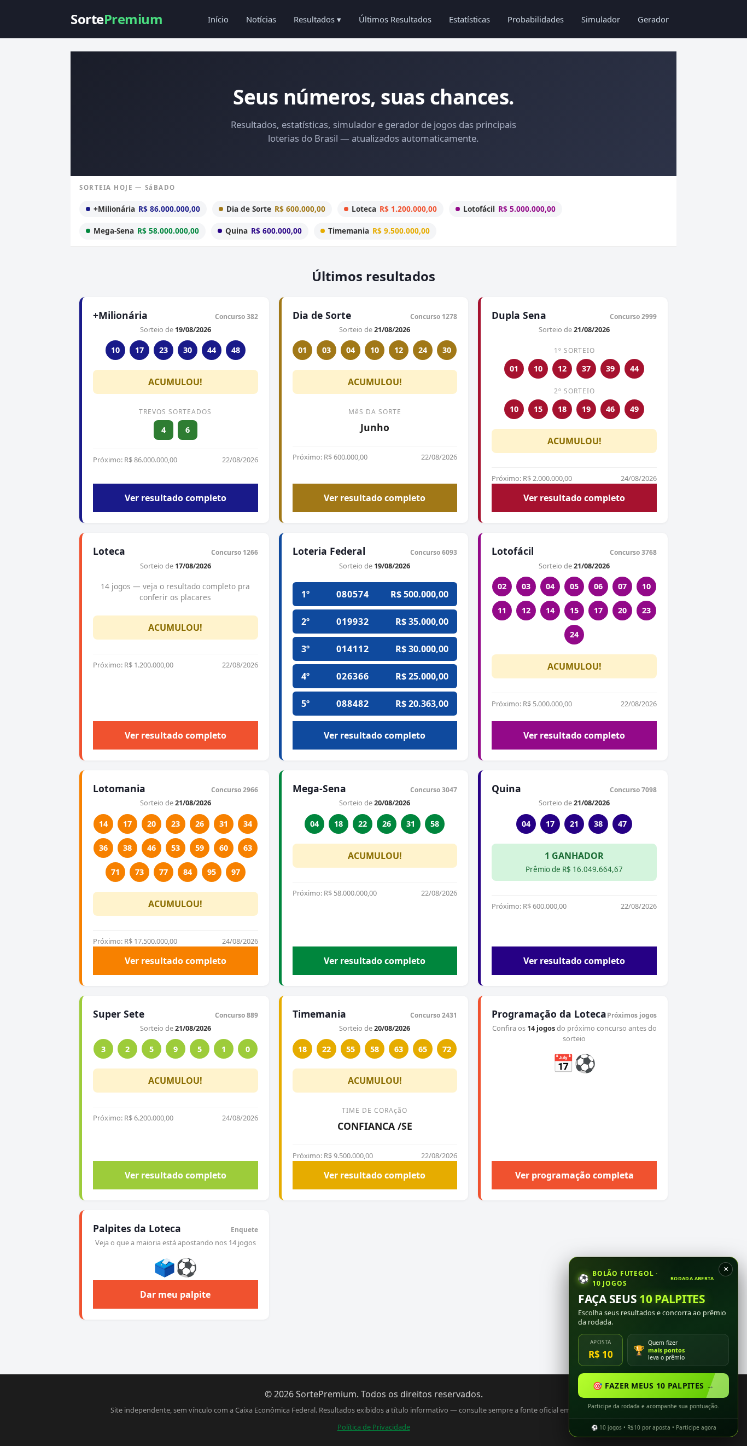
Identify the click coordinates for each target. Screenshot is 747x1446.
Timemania (379, 230)
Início (218, 19)
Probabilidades (535, 19)
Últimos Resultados (395, 19)
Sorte (116, 19)
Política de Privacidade (373, 1427)
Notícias (261, 19)
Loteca (394, 209)
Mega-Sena (146, 230)
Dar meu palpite (175, 1294)
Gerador (653, 19)
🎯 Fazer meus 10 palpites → (653, 1385)
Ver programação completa (574, 1175)
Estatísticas (469, 19)
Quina (263, 230)
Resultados (317, 19)
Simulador (600, 19)
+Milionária (147, 209)
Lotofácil (509, 209)
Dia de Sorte (275, 209)
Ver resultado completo (175, 498)
